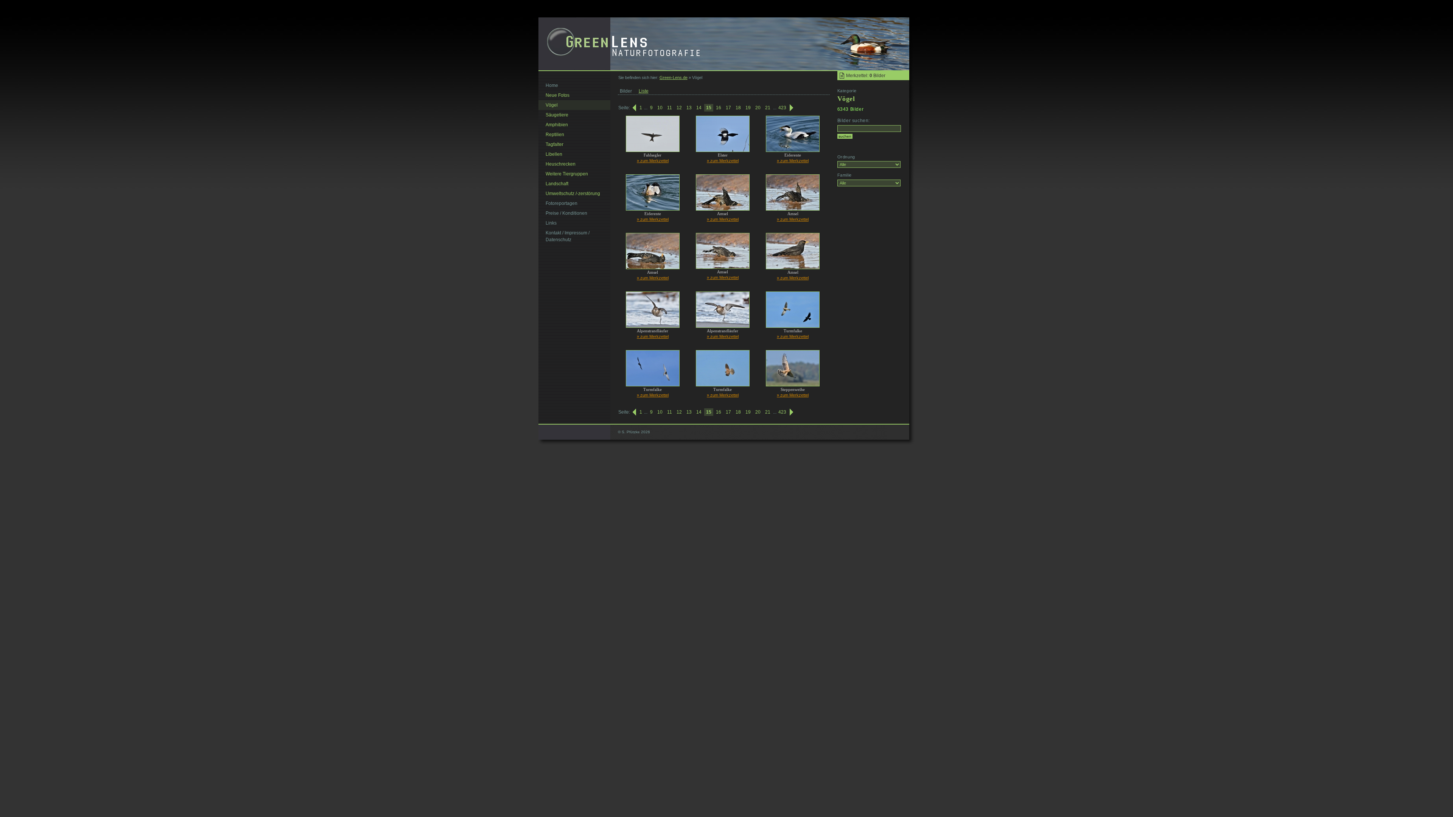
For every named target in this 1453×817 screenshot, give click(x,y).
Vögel (552, 105)
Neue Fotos (557, 95)
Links (551, 223)
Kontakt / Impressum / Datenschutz (568, 236)
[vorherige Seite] (633, 107)
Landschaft (557, 183)
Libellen (554, 154)
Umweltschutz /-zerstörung (573, 193)
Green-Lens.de (674, 77)
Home (552, 85)
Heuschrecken (561, 164)
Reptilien (555, 134)
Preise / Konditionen (566, 213)
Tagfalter (554, 144)
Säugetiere (557, 115)
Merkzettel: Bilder (865, 75)
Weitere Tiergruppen (567, 174)
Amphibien (557, 124)
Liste (644, 91)
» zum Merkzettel (653, 160)
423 (782, 107)
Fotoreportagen (561, 203)
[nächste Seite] (792, 107)
